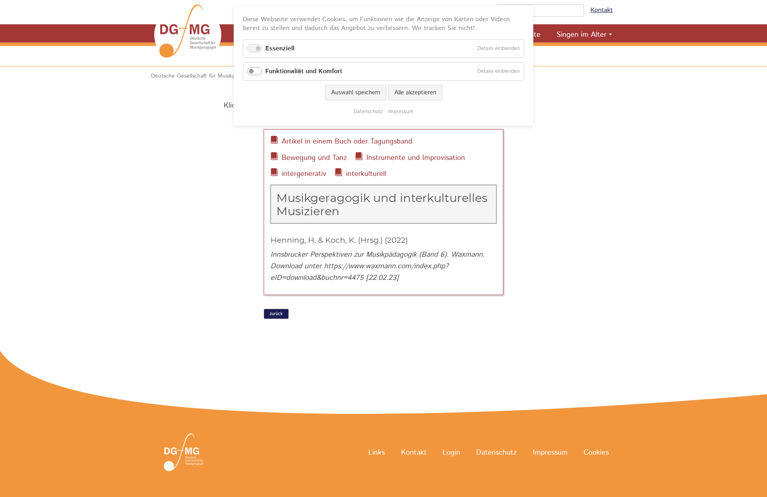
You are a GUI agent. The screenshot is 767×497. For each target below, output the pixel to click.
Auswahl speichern (355, 92)
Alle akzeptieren (415, 92)
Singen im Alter (581, 35)
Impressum (550, 452)
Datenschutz (496, 452)
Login (451, 452)
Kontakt (601, 10)
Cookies (596, 452)
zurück (276, 314)
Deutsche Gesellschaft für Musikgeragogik (204, 76)
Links (376, 452)
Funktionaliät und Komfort (303, 71)
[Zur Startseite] (187, 34)
